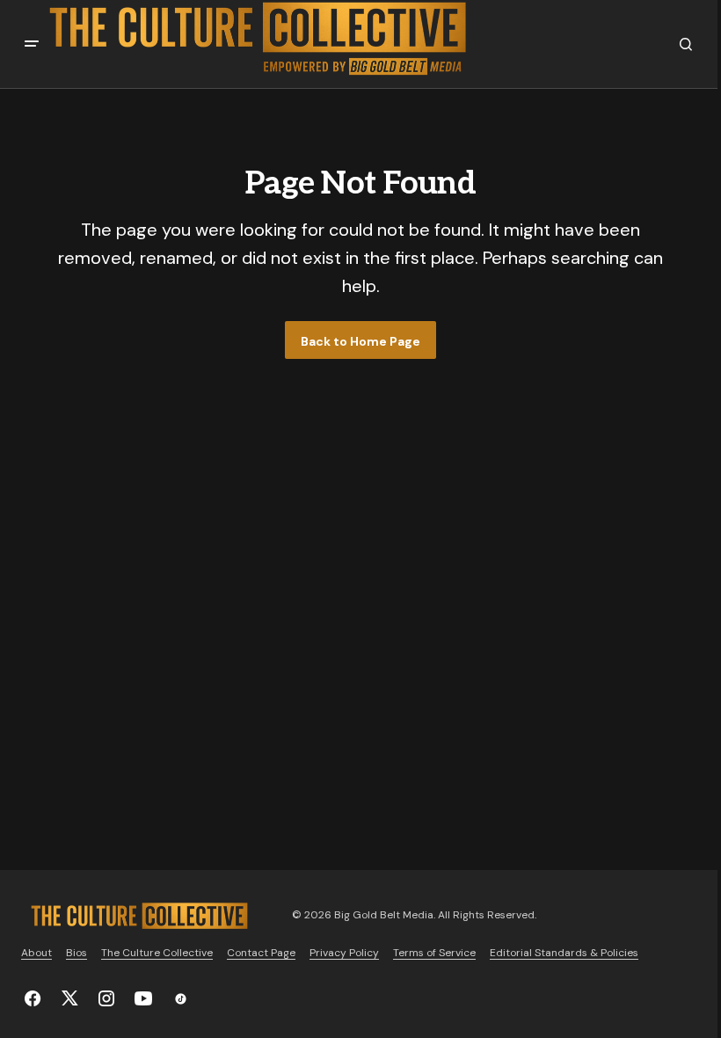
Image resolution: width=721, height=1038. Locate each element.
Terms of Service (434, 953)
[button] (31, 44)
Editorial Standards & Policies (564, 953)
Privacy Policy (344, 953)
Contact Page (261, 953)
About (36, 953)
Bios (76, 953)
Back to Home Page (360, 341)
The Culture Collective (157, 953)
